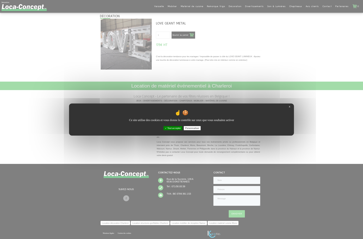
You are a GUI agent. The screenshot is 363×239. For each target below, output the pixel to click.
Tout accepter (174, 128)
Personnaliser (192, 128)
